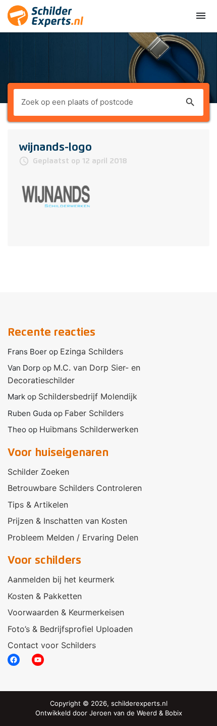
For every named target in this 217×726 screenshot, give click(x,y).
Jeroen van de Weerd (123, 713)
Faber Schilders (94, 413)
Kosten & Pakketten (45, 596)
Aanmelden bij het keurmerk (61, 579)
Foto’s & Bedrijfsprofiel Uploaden (70, 629)
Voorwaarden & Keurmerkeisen (66, 612)
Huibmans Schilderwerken (88, 429)
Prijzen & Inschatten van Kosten (67, 521)
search (190, 102)
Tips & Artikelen (38, 505)
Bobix (173, 713)
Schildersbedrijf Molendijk (87, 396)
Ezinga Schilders (91, 351)
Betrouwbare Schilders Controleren (75, 488)
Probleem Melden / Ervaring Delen (73, 537)
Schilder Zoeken (38, 472)
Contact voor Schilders (52, 645)
